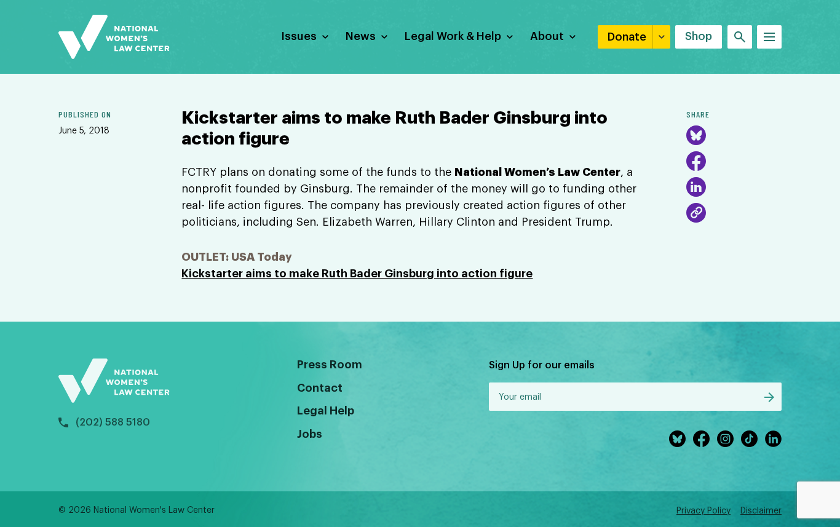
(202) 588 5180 (113, 422)
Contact (320, 388)
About (547, 36)
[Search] (739, 37)
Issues (299, 36)
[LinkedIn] (696, 187)
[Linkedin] (773, 438)
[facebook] (701, 438)
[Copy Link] (696, 213)
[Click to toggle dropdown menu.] (325, 36)
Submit (769, 397)
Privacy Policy (703, 511)
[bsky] (677, 438)
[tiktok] (749, 438)
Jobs (309, 434)
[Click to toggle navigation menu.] (769, 37)
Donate (627, 36)
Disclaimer (761, 511)
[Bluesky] (696, 135)
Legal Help (325, 410)
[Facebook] (696, 161)
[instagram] (725, 438)
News (361, 36)
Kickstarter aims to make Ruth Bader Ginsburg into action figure (357, 273)
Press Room (329, 364)
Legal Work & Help (453, 36)
